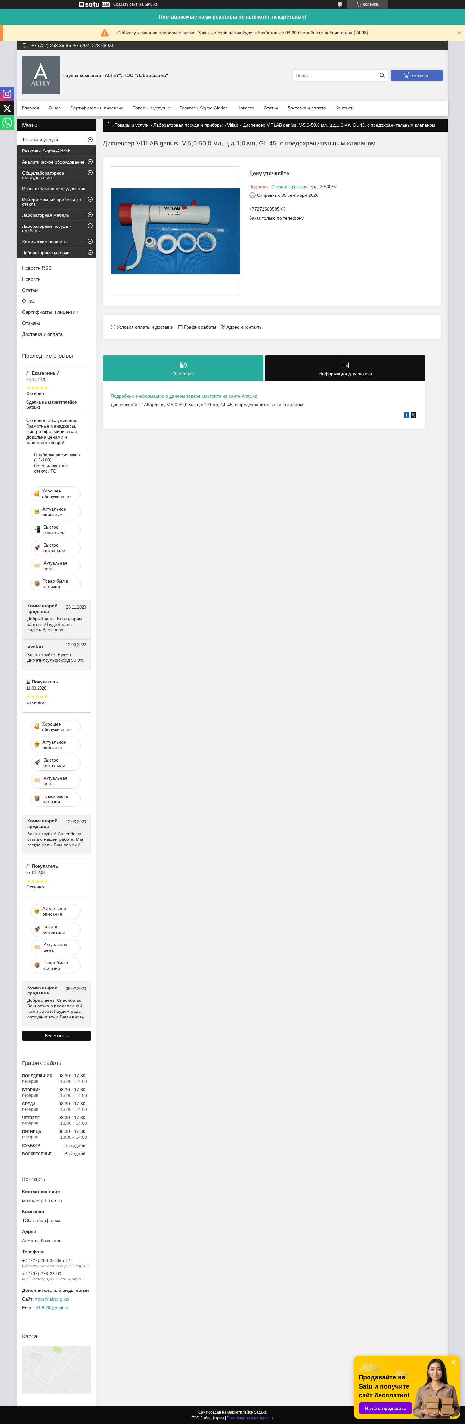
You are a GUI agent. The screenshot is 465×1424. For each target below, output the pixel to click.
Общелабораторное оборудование (43, 175)
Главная (30, 107)
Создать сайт (125, 4)
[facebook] (406, 415)
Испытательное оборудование (53, 188)
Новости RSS (37, 268)
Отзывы (31, 323)
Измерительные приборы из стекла (51, 202)
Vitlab (232, 124)
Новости (245, 107)
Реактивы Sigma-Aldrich (203, 107)
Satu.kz (260, 1412)
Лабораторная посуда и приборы (188, 124)
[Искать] (382, 75)
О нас (55, 107)
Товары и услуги (150, 107)
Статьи (271, 107)
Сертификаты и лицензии (96, 107)
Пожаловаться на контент (250, 1418)
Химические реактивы (45, 241)
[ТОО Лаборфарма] (41, 74)
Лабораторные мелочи (46, 252)
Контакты (344, 107)
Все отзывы (57, 1035)
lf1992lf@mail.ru (52, 1307)
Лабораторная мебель (45, 215)
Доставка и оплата (307, 107)
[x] (413, 415)
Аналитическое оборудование (53, 161)
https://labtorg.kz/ (52, 1299)
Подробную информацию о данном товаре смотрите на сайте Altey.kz (184, 396)
